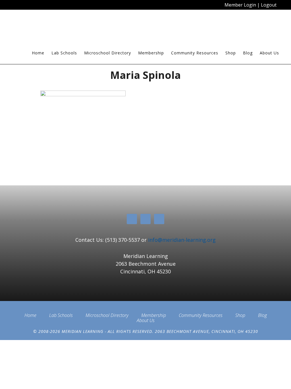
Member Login (240, 5)
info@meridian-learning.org (182, 239)
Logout (269, 5)
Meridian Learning (60, 28)
